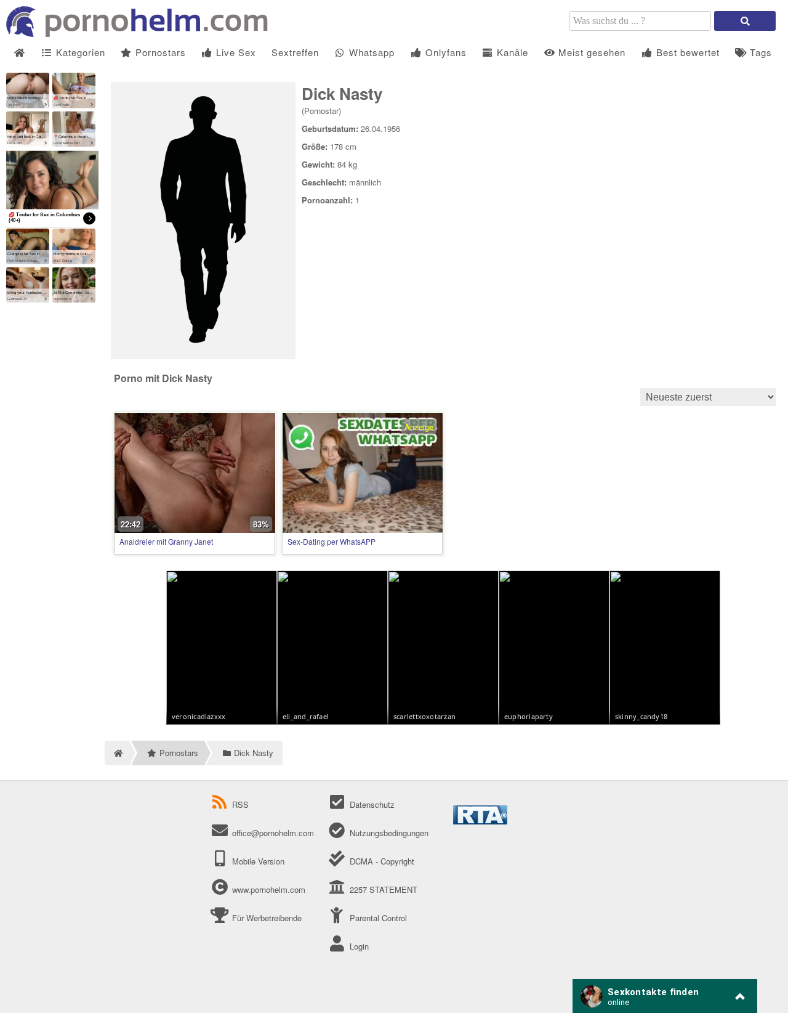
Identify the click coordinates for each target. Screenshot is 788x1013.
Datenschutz (370, 804)
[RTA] (480, 821)
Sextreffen (295, 52)
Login (357, 946)
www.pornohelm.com (268, 889)
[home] (117, 753)
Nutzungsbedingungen (387, 833)
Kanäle (511, 52)
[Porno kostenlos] (141, 33)
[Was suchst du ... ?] (745, 21)
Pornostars (159, 52)
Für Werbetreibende (266, 918)
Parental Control (376, 918)
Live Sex (234, 52)
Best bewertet (686, 52)
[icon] (19, 52)
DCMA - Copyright (380, 861)
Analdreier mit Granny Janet (166, 541)
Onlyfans (444, 52)
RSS (240, 804)
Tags (759, 52)
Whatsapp (370, 52)
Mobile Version (257, 861)
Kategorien (79, 52)
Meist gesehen (590, 52)
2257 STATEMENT (382, 889)
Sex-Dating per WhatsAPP (331, 541)
